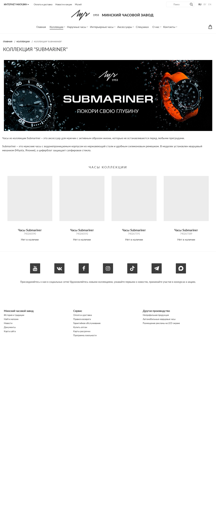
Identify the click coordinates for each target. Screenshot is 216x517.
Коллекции (23, 41)
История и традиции (14, 315)
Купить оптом (80, 327)
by (205, 4)
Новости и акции (63, 4)
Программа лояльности (85, 335)
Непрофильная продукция (156, 315)
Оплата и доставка (43, 4)
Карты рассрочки (81, 331)
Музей (78, 4)
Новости (8, 323)
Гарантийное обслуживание (87, 323)
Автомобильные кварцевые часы (159, 319)
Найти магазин (11, 319)
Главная (7, 41)
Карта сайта (10, 331)
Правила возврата (82, 319)
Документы (10, 327)
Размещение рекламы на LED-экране (161, 323)
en (209, 4)
